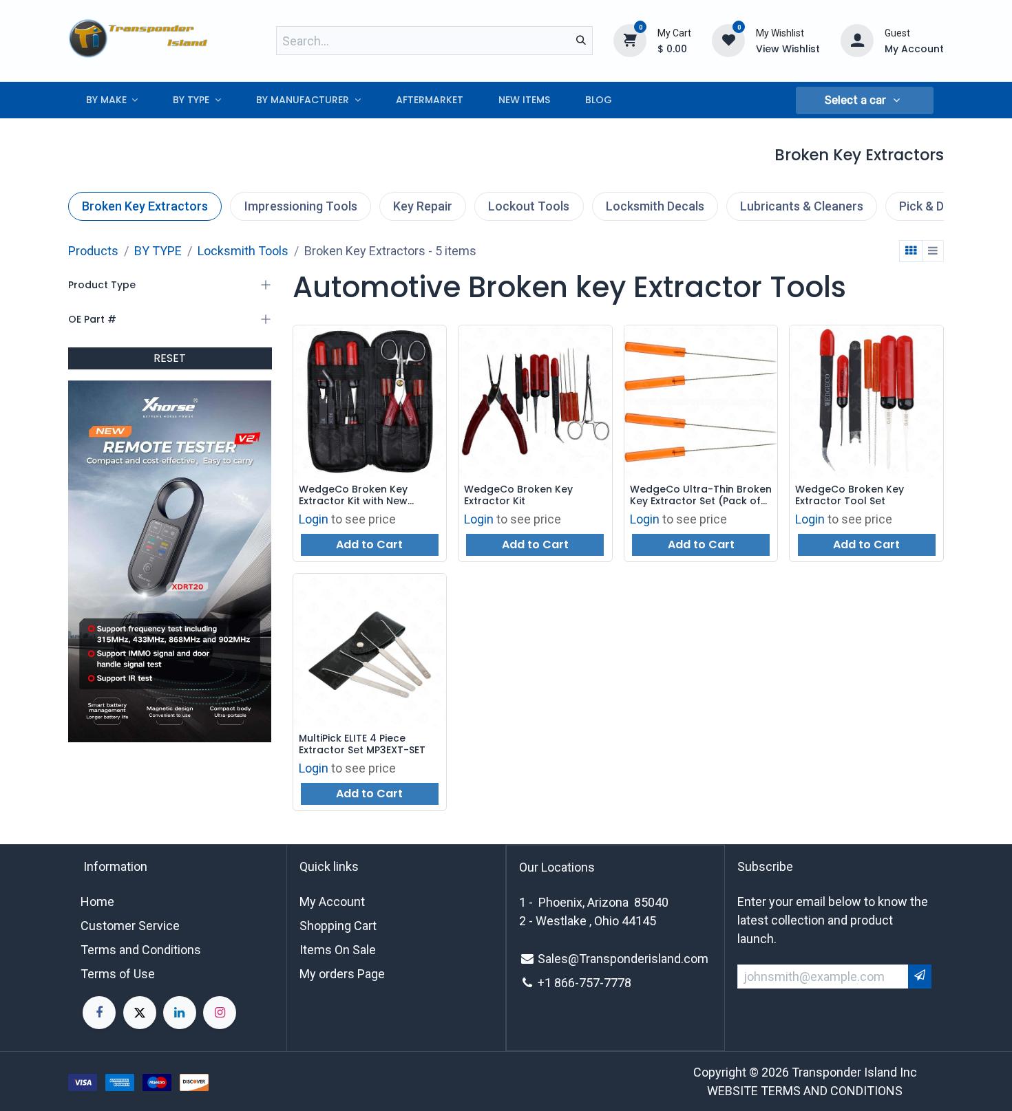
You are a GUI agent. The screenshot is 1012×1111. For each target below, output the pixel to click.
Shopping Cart (338, 925)
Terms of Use (118, 974)
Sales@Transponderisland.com (623, 958)
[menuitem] (112, 100)
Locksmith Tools (243, 251)
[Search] (581, 40)
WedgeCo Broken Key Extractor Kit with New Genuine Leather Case (354, 495)
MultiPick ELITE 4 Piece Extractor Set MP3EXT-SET (362, 744)
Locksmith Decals (655, 206)
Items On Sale (337, 949)
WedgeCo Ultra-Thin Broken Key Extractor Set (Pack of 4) (701, 495)
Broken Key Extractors (145, 206)
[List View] (933, 251)
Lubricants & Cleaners (801, 206)
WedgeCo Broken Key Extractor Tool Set (849, 495)
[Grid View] (911, 251)
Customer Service (130, 925)
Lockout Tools (528, 206)
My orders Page (342, 974)
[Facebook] (99, 1012)
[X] (139, 1012)
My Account (332, 901)
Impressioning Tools (300, 206)
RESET (170, 358)
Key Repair (422, 206)
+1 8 (549, 982)
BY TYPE (158, 251)
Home (97, 901)
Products (93, 251)
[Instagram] (219, 1012)
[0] (629, 39)
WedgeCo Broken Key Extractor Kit (518, 495)
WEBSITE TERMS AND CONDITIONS (805, 1090)
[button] (865, 100)
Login (313, 519)
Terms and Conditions (141, 949)
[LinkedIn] (179, 1012)
